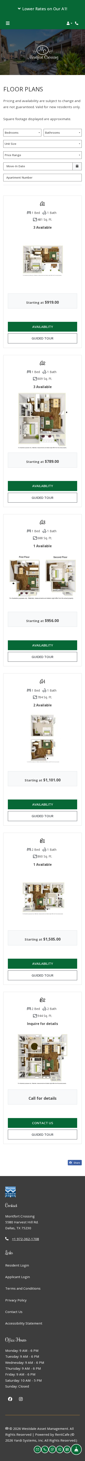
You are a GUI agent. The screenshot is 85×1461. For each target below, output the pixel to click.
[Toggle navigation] (7, 23)
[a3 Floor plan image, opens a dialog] (42, 579)
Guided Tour (48, 338)
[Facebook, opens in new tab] (10, 1400)
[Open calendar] (77, 166)
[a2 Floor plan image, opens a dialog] (42, 420)
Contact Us (13, 1311)
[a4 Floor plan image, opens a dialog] (42, 738)
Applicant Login (17, 1276)
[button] (42, 8)
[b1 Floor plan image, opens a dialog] (42, 897)
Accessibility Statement (23, 1323)
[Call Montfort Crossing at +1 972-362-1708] (77, 23)
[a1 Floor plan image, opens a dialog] (42, 260)
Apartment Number (19, 177)
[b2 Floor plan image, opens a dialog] (42, 1056)
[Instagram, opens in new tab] (21, 1400)
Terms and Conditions (23, 1288)
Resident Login (17, 1265)
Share (76, 1162)
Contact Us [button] (54, 1122)
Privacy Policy (16, 1300)
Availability (48, 326)
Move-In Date (15, 166)
